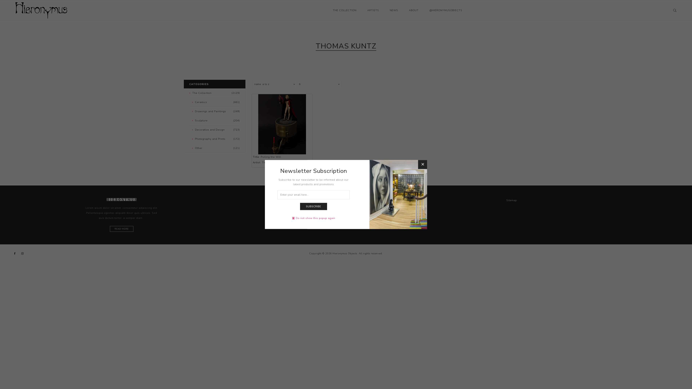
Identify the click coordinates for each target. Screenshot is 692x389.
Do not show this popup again (315, 218)
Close (422, 164)
